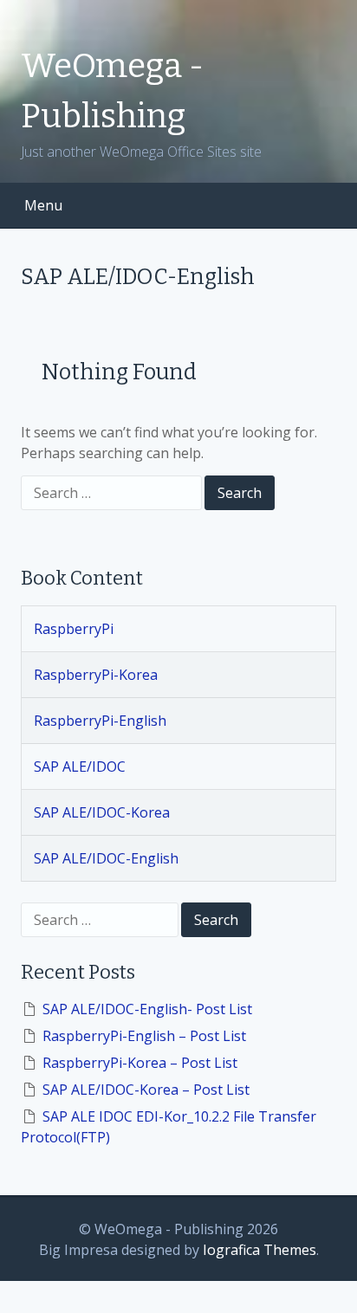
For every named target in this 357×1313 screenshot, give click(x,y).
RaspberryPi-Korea (96, 674)
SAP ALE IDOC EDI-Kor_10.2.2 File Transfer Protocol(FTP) (168, 1127)
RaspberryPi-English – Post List (144, 1035)
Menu (43, 205)
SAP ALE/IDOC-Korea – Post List (146, 1089)
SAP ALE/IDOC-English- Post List (147, 1009)
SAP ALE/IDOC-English (106, 858)
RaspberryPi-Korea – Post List (139, 1062)
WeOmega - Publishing (112, 91)
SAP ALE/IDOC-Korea (102, 812)
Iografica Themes (259, 1249)
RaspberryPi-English (100, 720)
